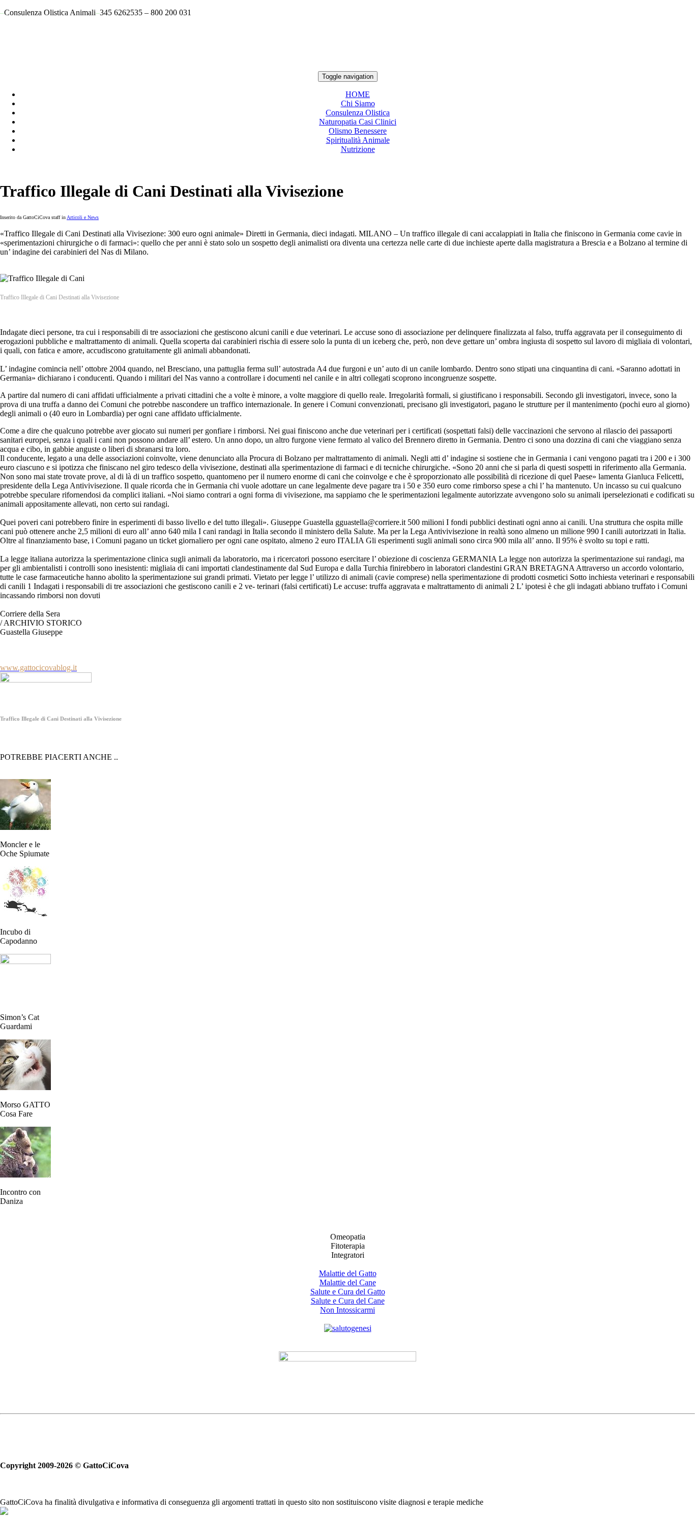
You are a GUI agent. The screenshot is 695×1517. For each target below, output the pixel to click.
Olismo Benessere (358, 131)
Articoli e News (83, 217)
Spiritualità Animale (358, 140)
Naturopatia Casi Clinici (357, 121)
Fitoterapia (348, 1246)
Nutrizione (358, 149)
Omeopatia (347, 1236)
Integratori (347, 1255)
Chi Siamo (358, 103)
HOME (357, 94)
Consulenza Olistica (358, 112)
